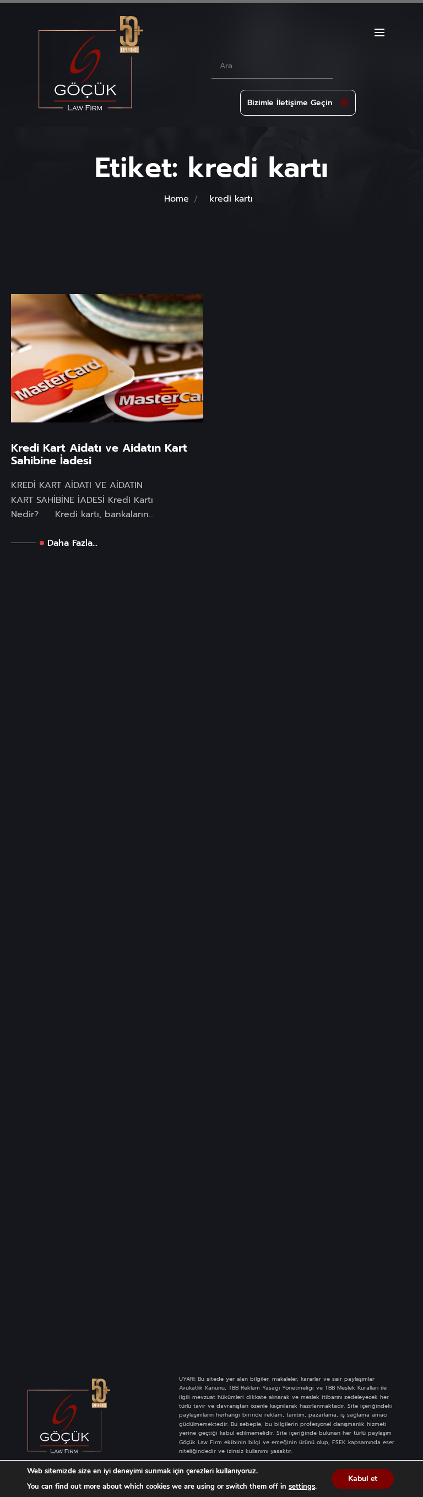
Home (176, 198)
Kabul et (362, 1478)
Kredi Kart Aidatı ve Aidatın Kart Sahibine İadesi (99, 454)
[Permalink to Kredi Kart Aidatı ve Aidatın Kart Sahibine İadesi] (107, 358)
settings (302, 1486)
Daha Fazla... (72, 543)
